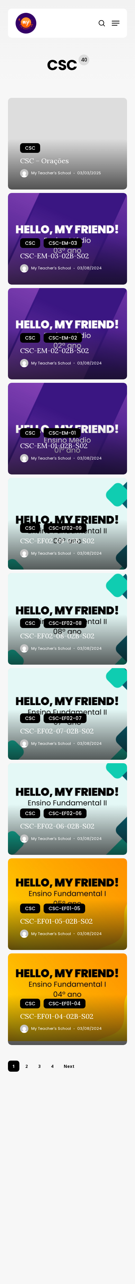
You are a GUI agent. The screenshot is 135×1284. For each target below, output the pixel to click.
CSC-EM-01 (62, 432)
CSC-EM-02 (62, 337)
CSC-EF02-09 (65, 528)
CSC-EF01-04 (64, 1003)
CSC (30, 148)
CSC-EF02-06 (65, 813)
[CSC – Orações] (67, 144)
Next (69, 1066)
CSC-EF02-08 (65, 623)
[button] (115, 23)
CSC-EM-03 (62, 243)
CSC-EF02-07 (65, 718)
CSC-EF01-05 (64, 908)
